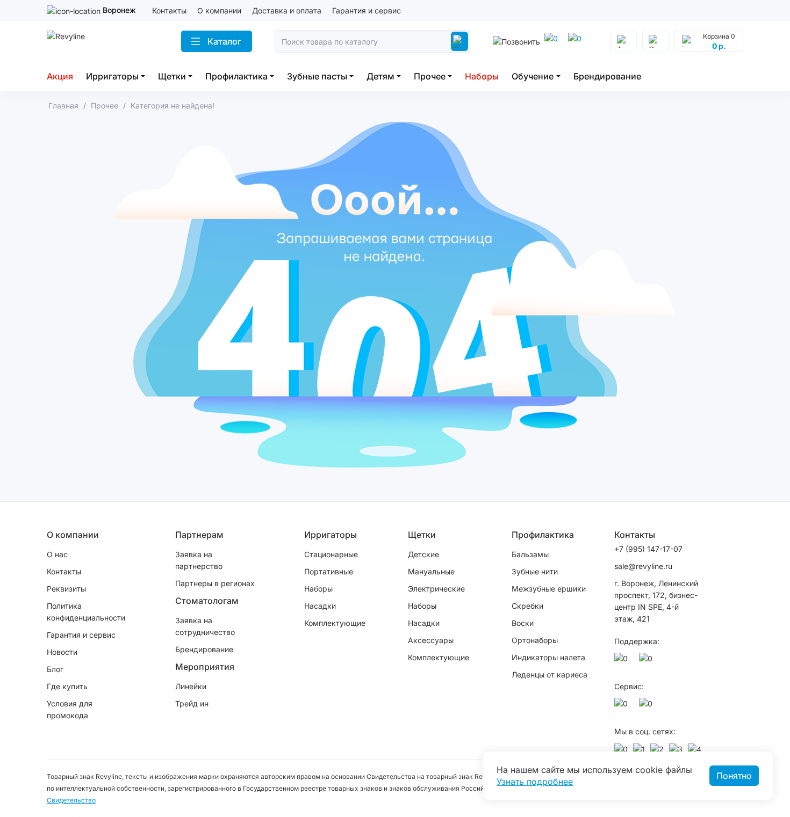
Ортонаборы (535, 640)
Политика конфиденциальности (86, 611)
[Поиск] (459, 41)
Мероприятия (204, 666)
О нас (57, 554)
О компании (219, 10)
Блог (55, 669)
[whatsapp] (576, 41)
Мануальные (431, 571)
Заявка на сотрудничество (205, 626)
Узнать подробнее (535, 781)
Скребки (527, 605)
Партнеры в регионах (215, 583)
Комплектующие (334, 623)
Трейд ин (192, 703)
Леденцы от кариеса (549, 674)
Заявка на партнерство (198, 560)
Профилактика (236, 76)
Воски (523, 623)
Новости (62, 651)
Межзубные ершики (549, 588)
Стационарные (331, 554)
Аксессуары (431, 640)
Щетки (172, 76)
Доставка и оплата (286, 10)
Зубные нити (535, 571)
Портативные (328, 571)
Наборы (482, 76)
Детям (380, 76)
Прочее (430, 76)
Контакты (169, 10)
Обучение (533, 76)
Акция (60, 76)
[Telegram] (553, 41)
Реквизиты (66, 588)
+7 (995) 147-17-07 (648, 548)
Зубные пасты (317, 76)
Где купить (67, 686)
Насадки (320, 605)
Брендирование (607, 76)
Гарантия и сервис (366, 10)
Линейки (190, 686)
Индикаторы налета (548, 657)
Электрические (436, 588)
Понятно (734, 775)
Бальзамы (530, 554)
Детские (423, 554)
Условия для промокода (69, 709)
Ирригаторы (112, 76)
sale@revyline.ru (643, 566)
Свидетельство (71, 800)
